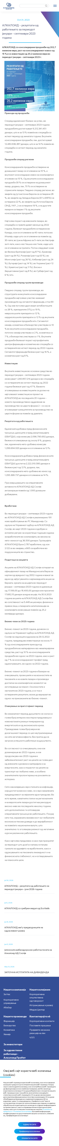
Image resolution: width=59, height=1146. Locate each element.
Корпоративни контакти (42, 1021)
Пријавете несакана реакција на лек (40, 1031)
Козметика (9, 1029)
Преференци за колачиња (29, 1131)
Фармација (9, 1021)
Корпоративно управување (11, 1001)
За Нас (7, 994)
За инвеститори (13, 1044)
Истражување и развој (41, 1005)
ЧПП (32, 1037)
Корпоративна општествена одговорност (37, 997)
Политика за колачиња (23, 1111)
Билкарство (10, 1025)
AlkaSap (8, 1007)
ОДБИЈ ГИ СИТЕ (29, 1124)
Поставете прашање (40, 1025)
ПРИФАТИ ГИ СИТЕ (29, 1138)
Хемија (7, 1034)
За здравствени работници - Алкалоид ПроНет (15, 1054)
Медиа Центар (37, 1009)
